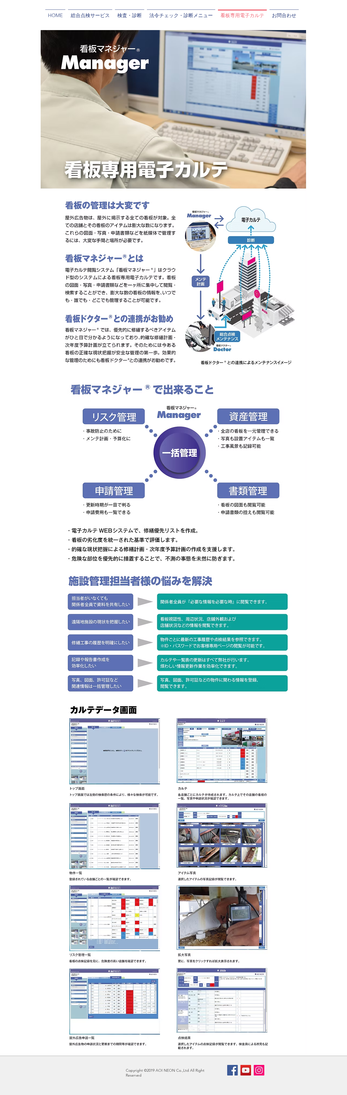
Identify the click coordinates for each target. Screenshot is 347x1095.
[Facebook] (232, 1070)
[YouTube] (245, 1070)
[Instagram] (259, 1070)
